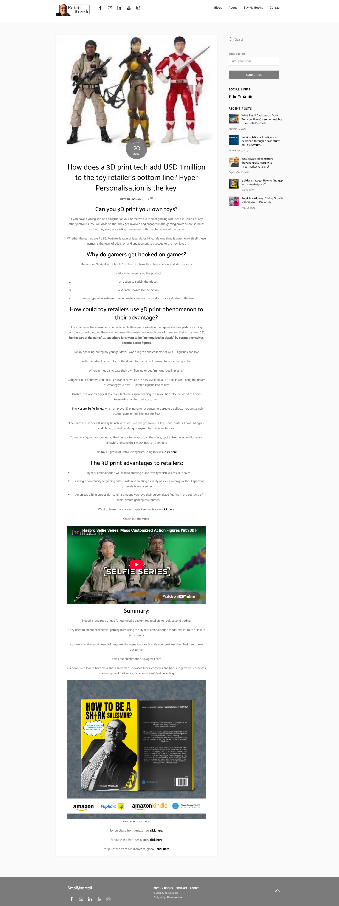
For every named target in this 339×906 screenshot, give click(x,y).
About (233, 7)
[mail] (110, 8)
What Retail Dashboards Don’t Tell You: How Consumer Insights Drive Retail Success (261, 119)
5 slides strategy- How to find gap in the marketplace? (262, 183)
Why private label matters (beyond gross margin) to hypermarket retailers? (257, 163)
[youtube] (129, 8)
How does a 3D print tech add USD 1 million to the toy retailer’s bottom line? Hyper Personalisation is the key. (136, 178)
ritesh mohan (130, 199)
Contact (275, 7)
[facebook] (100, 8)
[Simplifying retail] (73, 14)
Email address (237, 53)
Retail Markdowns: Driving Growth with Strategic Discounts (262, 200)
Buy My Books (253, 7)
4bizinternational (174, 897)
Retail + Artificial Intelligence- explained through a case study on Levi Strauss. (260, 141)
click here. (170, 452)
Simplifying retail (164, 893)
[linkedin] (119, 8)
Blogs (218, 7)
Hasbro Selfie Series (90, 408)
